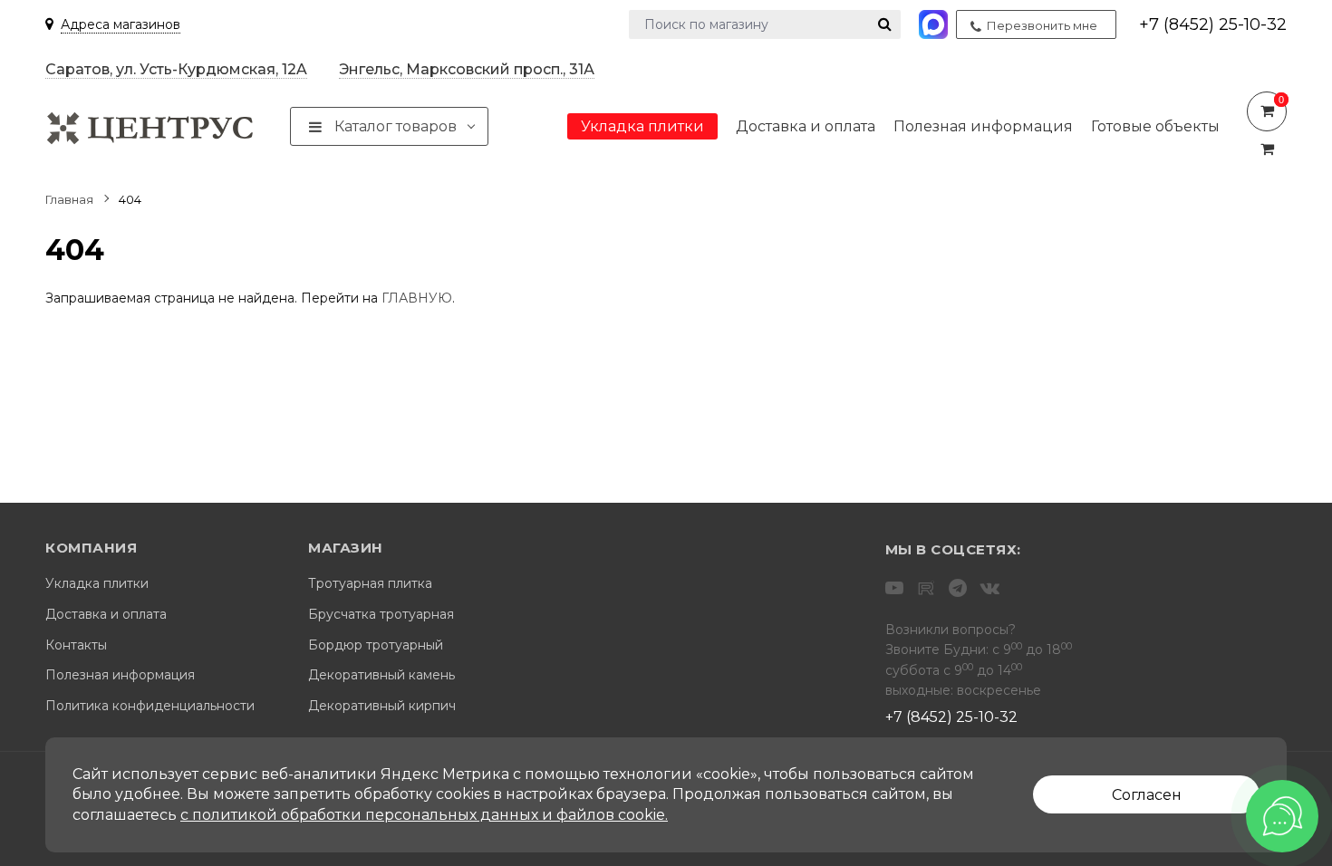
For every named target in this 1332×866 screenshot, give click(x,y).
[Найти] (885, 24)
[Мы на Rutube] (926, 588)
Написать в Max (935, 24)
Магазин (345, 548)
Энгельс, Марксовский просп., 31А (466, 69)
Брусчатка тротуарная (381, 614)
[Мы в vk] (989, 588)
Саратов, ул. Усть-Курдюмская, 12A (176, 69)
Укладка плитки (97, 584)
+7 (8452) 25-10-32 (1213, 24)
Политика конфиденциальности (150, 706)
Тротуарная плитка (370, 584)
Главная (69, 199)
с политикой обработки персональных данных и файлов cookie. (424, 814)
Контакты (76, 645)
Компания (91, 548)
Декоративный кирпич (382, 706)
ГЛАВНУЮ (416, 298)
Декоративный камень (381, 675)
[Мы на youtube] (894, 588)
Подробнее (1267, 111)
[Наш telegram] (958, 588)
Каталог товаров (394, 126)
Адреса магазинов (120, 24)
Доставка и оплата (106, 614)
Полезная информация (120, 675)
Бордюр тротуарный (375, 645)
